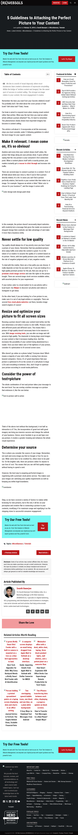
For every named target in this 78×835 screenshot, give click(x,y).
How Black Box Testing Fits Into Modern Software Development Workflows (68, 159)
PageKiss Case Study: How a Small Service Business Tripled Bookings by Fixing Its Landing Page (68, 184)
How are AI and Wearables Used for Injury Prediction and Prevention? (68, 82)
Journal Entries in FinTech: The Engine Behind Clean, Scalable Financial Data (11, 720)
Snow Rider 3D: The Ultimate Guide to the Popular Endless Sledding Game (68, 171)
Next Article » (43, 553)
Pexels (66, 833)
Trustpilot (11, 807)
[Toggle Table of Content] (47, 74)
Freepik (71, 833)
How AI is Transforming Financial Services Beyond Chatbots (68, 208)
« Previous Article (10, 553)
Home (8, 31)
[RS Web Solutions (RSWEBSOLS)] (12, 3)
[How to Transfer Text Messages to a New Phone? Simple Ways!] (41, 708)
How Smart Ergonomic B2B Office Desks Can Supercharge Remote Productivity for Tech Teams (41, 676)
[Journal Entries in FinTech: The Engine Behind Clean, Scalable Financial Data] (11, 710)
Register (56, 3)
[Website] (28, 613)
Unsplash (55, 833)
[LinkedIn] (42, 613)
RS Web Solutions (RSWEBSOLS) (25, 833)
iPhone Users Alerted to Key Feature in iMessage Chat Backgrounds (68, 228)
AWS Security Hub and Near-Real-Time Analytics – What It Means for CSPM (68, 105)
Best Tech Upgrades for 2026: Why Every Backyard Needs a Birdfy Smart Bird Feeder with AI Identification (11, 673)
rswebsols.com (11, 818)
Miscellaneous (53, 28)
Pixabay (61, 833)
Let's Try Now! (66, 59)
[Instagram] (47, 613)
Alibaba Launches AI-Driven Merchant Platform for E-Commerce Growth (68, 260)
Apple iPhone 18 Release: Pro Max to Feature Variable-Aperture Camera (68, 271)
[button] (70, 3)
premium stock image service (13, 273)
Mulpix (16, 288)
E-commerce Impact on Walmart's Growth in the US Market (68, 238)
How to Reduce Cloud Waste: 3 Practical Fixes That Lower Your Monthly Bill (68, 196)
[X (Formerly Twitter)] (37, 613)
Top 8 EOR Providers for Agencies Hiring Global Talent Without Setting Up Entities (68, 94)
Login (65, 3)
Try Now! (43, 526)
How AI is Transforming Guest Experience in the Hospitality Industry (68, 116)
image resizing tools (18, 333)
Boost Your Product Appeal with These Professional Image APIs (68, 128)
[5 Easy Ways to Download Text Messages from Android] (26, 708)
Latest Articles (16, 31)
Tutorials (62, 28)
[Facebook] (32, 613)
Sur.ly (14, 822)
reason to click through (28, 163)
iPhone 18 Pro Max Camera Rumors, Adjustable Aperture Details (68, 249)
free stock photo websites (18, 302)
